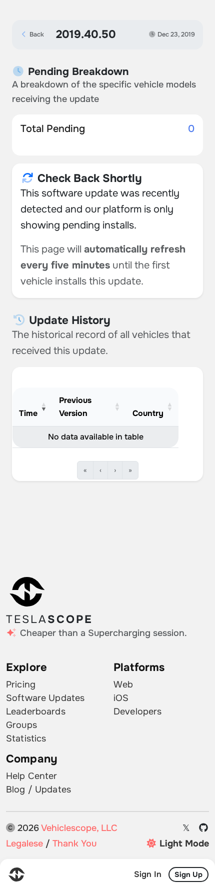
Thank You (74, 843)
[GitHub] (204, 828)
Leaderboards (36, 711)
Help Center (32, 776)
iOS (121, 698)
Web (123, 684)
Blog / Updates (38, 789)
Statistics (26, 738)
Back (36, 34)
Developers (138, 711)
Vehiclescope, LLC (79, 828)
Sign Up (188, 874)
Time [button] (28, 413)
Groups (21, 725)
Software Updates (45, 698)
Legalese (24, 843)
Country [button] (148, 413)
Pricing (21, 684)
